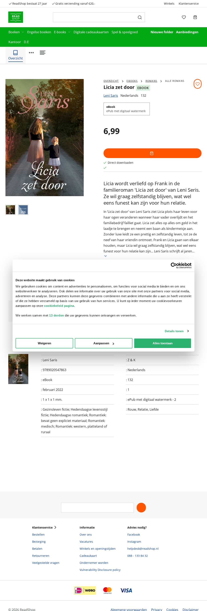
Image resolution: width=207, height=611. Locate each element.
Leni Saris (111, 95)
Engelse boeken (39, 32)
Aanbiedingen (187, 32)
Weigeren (44, 343)
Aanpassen (101, 343)
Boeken (14, 32)
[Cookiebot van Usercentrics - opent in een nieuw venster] (173, 265)
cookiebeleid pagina (59, 305)
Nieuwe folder (162, 32)
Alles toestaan (163, 343)
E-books (60, 32)
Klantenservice (189, 3)
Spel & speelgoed (125, 32)
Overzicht (111, 81)
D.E (26, 42)
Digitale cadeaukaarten (91, 32)
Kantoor (14, 42)
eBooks (132, 81)
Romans (151, 81)
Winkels (169, 3)
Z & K (131, 360)
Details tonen (174, 331)
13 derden (56, 315)
